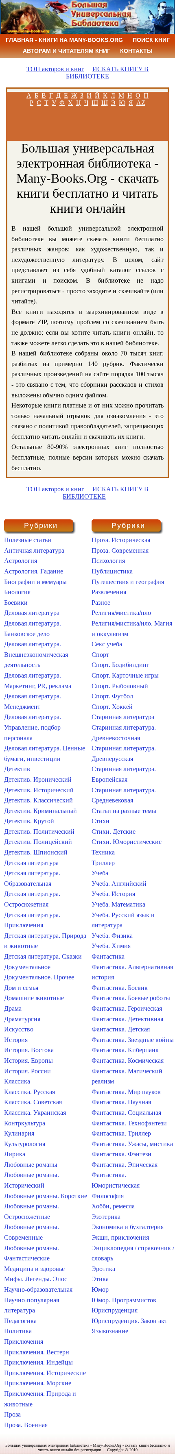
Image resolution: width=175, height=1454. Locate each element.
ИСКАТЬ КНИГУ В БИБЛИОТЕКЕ (107, 72)
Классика (17, 1081)
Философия (108, 1195)
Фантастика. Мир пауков (126, 1091)
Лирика (14, 1154)
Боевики (16, 602)
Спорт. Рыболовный (120, 685)
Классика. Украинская (35, 1112)
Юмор (100, 1289)
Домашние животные (34, 997)
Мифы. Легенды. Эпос (35, 1278)
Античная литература (34, 550)
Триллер (103, 862)
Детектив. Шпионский (36, 852)
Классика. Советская (33, 1102)
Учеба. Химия (111, 945)
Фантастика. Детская (121, 1029)
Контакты (136, 51)
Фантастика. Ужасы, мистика (132, 1143)
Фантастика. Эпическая (125, 1164)
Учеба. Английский (119, 883)
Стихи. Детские (114, 831)
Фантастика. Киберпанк (125, 1049)
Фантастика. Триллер (121, 1133)
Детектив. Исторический (39, 790)
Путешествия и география (128, 581)
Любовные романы (30, 1164)
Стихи (100, 820)
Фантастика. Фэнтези (121, 1154)
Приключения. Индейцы (38, 1362)
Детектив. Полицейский (38, 841)
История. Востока (29, 1049)
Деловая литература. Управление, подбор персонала (32, 727)
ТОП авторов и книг (55, 68)
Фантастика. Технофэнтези (129, 1123)
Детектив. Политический (39, 831)
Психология (108, 560)
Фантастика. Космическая (128, 1060)
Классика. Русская (29, 1091)
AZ (140, 102)
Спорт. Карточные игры (125, 675)
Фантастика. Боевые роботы (131, 997)
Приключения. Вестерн (36, 1352)
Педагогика (20, 1320)
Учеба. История (113, 893)
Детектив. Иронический (38, 779)
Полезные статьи (27, 539)
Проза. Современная (120, 550)
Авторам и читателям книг (66, 51)
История (16, 1039)
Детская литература (31, 862)
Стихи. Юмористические (127, 841)
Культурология (24, 1143)
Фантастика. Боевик (120, 987)
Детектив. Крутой (29, 820)
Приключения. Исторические (45, 1372)
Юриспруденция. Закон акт (129, 1320)
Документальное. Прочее (39, 977)
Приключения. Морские (37, 1383)
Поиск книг (151, 40)
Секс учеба (107, 644)
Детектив (17, 768)
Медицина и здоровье (34, 1268)
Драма (13, 1008)
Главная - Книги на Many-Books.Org (64, 40)
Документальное (27, 967)
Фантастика (108, 956)
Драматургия (22, 1019)
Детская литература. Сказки (43, 956)
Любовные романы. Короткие (45, 1195)
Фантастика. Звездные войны (133, 1039)
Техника (103, 852)
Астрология (20, 560)
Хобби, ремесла (113, 1206)
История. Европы (28, 1060)
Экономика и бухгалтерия (128, 1226)
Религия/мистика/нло (121, 612)
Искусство (18, 1029)
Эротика (103, 1268)
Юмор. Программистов (124, 1300)
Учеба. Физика (112, 935)
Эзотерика (106, 1216)
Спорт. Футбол (112, 696)
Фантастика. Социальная (126, 1112)
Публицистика (112, 571)
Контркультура (24, 1123)
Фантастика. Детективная (127, 1019)
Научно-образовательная (38, 1289)
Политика (18, 1331)
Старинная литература (123, 716)
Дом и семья (21, 987)
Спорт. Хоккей (112, 706)
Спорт (100, 654)
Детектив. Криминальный (40, 810)
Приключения (23, 1341)
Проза (12, 1414)
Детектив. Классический (38, 800)
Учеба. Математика (118, 904)
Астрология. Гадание (33, 571)
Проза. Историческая (121, 539)
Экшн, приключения (120, 1237)
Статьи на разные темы (124, 810)
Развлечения (109, 592)
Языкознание (110, 1331)
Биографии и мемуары (35, 581)
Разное (101, 602)
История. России (27, 1071)
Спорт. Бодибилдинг (120, 664)
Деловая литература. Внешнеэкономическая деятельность (36, 654)
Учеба (100, 873)
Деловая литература (31, 612)
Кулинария (19, 1133)
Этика (100, 1278)
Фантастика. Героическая (127, 1008)
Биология (17, 592)
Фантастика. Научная (121, 1102)
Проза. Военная (26, 1424)
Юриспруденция (115, 1310)
